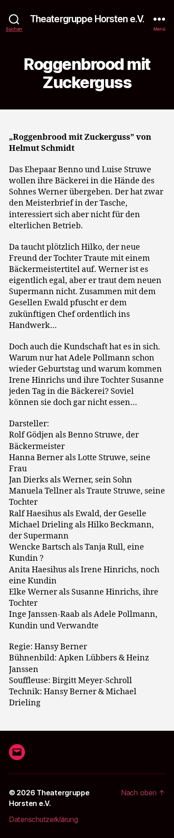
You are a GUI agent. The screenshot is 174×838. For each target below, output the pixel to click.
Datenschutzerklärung (43, 819)
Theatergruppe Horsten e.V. (87, 19)
